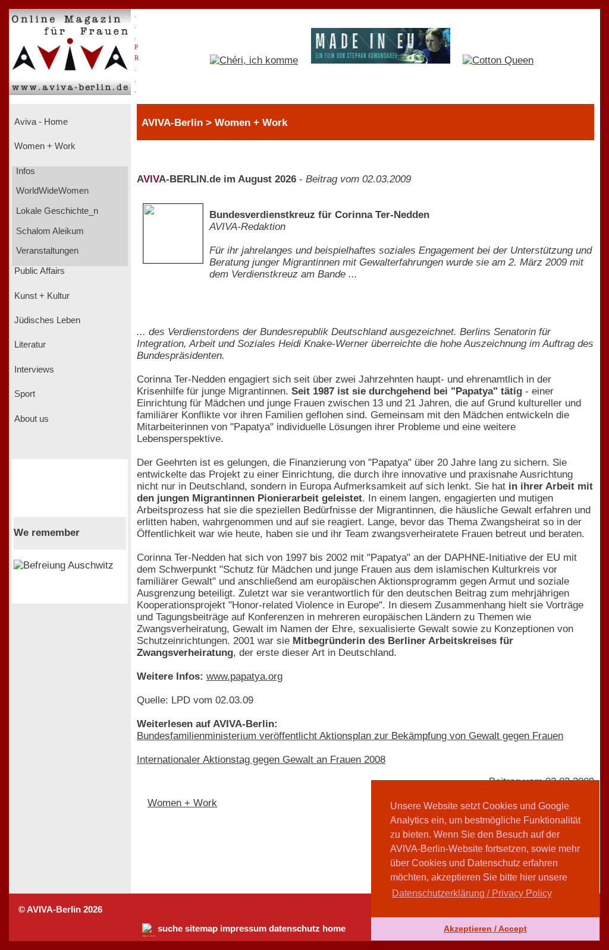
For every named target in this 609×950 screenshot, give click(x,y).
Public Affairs (38, 271)
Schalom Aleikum (49, 231)
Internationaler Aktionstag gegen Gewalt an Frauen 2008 (261, 759)
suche (170, 928)
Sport (23, 394)
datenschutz (294, 928)
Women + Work (44, 146)
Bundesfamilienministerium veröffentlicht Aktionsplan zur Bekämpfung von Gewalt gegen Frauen (350, 735)
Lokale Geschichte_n (56, 211)
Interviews (33, 369)
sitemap (201, 928)
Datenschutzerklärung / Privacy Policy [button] (472, 893)
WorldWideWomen (51, 190)
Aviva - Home (40, 122)
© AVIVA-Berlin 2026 (60, 909)
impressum (243, 928)
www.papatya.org (244, 676)
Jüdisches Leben (46, 320)
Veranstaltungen (46, 250)
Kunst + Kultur (41, 296)
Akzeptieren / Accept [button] (485, 928)
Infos (24, 171)
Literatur (29, 344)
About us (30, 419)
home (334, 928)
